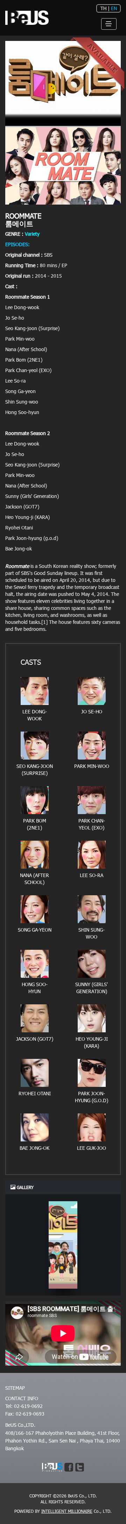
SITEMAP (15, 1387)
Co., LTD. (76, 1511)
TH (103, 8)
